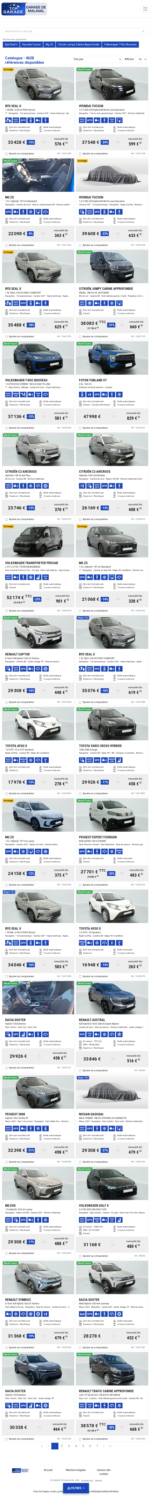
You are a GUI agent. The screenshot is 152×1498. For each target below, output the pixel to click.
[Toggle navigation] (145, 9)
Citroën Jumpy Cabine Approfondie (78, 44)
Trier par (78, 59)
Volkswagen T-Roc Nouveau (120, 44)
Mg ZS (49, 44)
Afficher (129, 59)
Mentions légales (76, 1470)
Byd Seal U (11, 44)
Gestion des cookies (104, 1472)
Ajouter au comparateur (21, 153)
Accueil (48, 1470)
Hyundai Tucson (31, 44)
